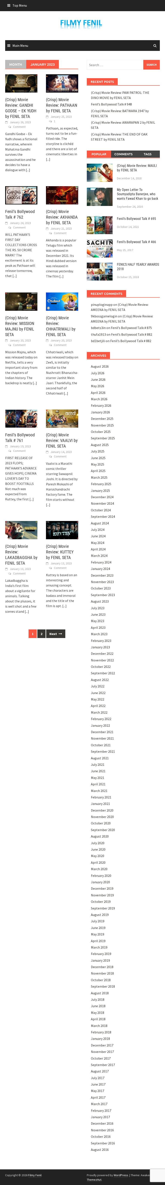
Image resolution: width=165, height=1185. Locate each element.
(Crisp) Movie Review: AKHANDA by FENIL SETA (62, 217)
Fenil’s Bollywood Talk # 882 (131, 334)
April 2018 (98, 1019)
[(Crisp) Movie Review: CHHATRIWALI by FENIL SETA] (62, 301)
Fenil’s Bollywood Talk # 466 (136, 242)
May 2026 (97, 386)
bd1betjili (98, 341)
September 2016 (103, 1143)
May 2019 (97, 934)
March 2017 (99, 1104)
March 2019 (99, 947)
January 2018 (100, 1038)
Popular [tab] (99, 154)
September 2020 (103, 830)
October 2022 (101, 666)
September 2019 (103, 908)
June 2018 (98, 1006)
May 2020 (97, 856)
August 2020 (100, 836)
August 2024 (100, 523)
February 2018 (101, 1032)
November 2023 (102, 582)
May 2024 (97, 543)
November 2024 (102, 503)
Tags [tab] (147, 154)
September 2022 (103, 673)
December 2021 (102, 732)
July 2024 (97, 529)
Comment (19, 127)
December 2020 (102, 810)
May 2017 (97, 1091)
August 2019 (100, 914)
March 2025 (99, 477)
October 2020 (101, 823)
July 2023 (97, 608)
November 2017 (102, 1051)
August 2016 (100, 1149)
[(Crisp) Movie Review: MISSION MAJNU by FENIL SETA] (21, 301)
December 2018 (102, 967)
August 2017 (100, 1071)
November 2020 (102, 817)
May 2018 (97, 1012)
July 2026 (97, 373)
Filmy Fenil (34, 1175)
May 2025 (97, 464)
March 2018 (99, 1026)
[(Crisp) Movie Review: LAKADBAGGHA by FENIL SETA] (21, 530)
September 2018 (103, 986)
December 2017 (102, 1045)
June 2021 (98, 771)
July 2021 (97, 764)
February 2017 (101, 1110)
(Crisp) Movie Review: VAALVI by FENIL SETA (62, 440)
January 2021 (100, 803)
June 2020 (98, 849)
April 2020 (98, 862)
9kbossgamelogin (104, 316)
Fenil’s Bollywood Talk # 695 (136, 219)
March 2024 (99, 555)
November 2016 (102, 1130)
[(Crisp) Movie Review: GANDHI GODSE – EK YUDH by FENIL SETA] (21, 83)
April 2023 (98, 627)
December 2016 (102, 1123)
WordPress (121, 1175)
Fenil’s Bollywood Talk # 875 (131, 328)
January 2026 (100, 412)
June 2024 (98, 536)
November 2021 (102, 738)
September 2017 (103, 1065)
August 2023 (100, 601)
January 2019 (100, 960)
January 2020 (100, 882)
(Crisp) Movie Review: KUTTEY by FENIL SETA (59, 552)
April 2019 (98, 941)
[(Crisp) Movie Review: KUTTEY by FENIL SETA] (62, 530)
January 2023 (100, 647)
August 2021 (100, 758)
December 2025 (102, 418)
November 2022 (102, 660)
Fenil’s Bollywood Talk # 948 (111, 104)
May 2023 (97, 621)
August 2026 (100, 366)
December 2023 (102, 575)
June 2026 (98, 379)
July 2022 (97, 686)
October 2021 (101, 745)
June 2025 (98, 458)
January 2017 (100, 1117)
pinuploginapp (102, 304)
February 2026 (101, 405)
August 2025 (100, 445)
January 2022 (100, 725)
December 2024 (102, 497)
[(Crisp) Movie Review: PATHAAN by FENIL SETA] (62, 83)
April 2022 (98, 706)
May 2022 (97, 699)
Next (53, 634)
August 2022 (100, 680)
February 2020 (101, 875)
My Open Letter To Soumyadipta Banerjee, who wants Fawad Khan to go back (137, 194)
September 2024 (103, 516)
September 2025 (103, 438)
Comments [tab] (123, 154)
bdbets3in (98, 328)
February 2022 (101, 719)
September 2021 (103, 751)
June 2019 (98, 928)
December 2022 (102, 653)
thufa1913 (98, 334)
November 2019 (102, 895)
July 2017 (97, 1078)
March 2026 (99, 399)
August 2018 (100, 993)
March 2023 (99, 634)
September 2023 (103, 595)
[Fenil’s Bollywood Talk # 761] (21, 418)
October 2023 (101, 588)
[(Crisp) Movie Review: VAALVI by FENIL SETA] (62, 418)
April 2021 (98, 784)
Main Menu (20, 45)
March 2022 (99, 712)
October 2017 (101, 1058)
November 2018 (102, 973)
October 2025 (101, 432)
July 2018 (97, 999)
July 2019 (97, 921)
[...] (28, 170)
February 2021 (101, 797)
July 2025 (97, 451)
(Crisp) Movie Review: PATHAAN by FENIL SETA (61, 105)
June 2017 (98, 1084)
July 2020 (97, 843)
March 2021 (99, 791)
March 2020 (99, 869)
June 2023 (98, 614)
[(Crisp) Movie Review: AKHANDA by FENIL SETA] (62, 195)
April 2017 (98, 1097)
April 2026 (98, 392)
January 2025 (100, 490)
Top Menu (19, 5)
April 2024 (98, 549)
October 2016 (101, 1136)
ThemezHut (94, 1180)
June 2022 (98, 693)
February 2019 (101, 954)
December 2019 (102, 888)
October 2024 (101, 510)
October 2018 (101, 980)
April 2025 (98, 471)
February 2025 (101, 484)
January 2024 (100, 569)
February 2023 (101, 640)
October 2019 (101, 901)
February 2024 (101, 562)
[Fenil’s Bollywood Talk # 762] (21, 195)
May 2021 (97, 777)
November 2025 (102, 425)
